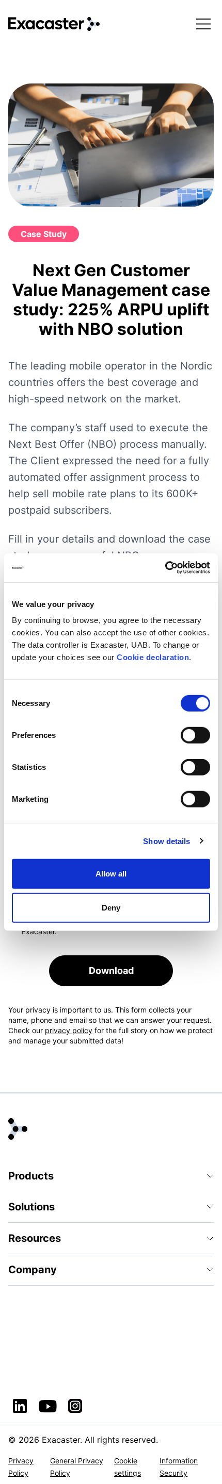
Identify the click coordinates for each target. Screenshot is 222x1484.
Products (31, 1176)
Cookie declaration (153, 657)
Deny (111, 907)
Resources (34, 1238)
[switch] (195, 735)
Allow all (111, 873)
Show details (166, 840)
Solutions (31, 1207)
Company (32, 1269)
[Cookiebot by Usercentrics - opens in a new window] (165, 568)
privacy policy (68, 1030)
